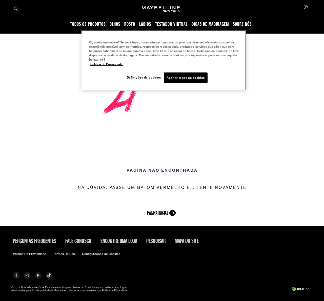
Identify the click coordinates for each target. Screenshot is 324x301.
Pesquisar (156, 241)
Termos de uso (64, 254)
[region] (164, 60)
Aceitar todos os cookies (186, 77)
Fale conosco (78, 241)
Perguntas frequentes (34, 241)
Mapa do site (187, 241)
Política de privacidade (29, 254)
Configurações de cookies (101, 254)
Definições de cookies (144, 77)
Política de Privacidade (106, 64)
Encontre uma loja (118, 241)
